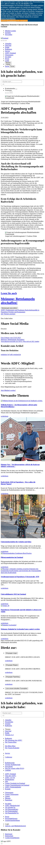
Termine (7, 724)
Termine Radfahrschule (12, 765)
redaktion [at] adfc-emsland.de (11, 354)
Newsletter (8, 34)
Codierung (8, 757)
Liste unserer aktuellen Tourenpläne (16, 688)
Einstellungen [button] (11, 20)
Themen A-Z (9, 735)
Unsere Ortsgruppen (11, 794)
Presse (7, 59)
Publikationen (9, 779)
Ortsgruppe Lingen (11, 653)
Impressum (8, 834)
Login (7, 60)
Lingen (7, 796)
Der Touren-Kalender (12, 748)
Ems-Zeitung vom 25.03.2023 (11, 338)
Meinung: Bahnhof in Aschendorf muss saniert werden (20, 629)
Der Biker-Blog (10, 746)
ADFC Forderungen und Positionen (13, 310)
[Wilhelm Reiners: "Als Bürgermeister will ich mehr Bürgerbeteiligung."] (22, 401)
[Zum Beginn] (2, 843)
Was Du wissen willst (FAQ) (14, 768)
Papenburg (8, 800)
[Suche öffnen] (4, 40)
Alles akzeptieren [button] (22, 20)
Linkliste (8, 770)
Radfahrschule (10, 763)
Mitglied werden (10, 31)
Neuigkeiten (9, 722)
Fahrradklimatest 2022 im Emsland (13, 594)
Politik (7, 47)
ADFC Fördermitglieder (13, 787)
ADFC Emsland (10, 53)
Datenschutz (9, 836)
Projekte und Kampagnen (16, 312)
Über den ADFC (10, 776)
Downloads (9, 766)
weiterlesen (8, 661)
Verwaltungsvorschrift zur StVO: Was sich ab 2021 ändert (20, 341)
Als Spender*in (10, 807)
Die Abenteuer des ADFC (13, 740)
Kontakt (7, 789)
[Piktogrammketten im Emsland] (16, 553)
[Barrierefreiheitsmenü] (2, 40)
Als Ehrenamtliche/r (11, 809)
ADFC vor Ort (10, 778)
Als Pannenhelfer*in (12, 813)
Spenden (8, 33)
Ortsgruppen (9, 55)
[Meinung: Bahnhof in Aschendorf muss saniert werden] (8, 625)
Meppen (7, 798)
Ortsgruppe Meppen (12, 665)
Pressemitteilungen (11, 818)
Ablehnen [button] (4, 20)
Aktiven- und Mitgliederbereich (15, 826)
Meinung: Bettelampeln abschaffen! (12, 339)
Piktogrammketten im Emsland (12, 557)
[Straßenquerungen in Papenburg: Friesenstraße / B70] (22, 572)
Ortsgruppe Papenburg (12, 677)
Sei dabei (8, 57)
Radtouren (8, 49)
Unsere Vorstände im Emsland (15, 783)
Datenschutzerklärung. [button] (8, 19)
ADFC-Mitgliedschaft (12, 805)
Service (7, 51)
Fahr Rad (8, 45)
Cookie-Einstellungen (12, 838)
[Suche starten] (3, 84)
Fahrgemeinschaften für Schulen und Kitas (16, 542)
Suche (7, 66)
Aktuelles (8, 43)
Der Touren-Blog (10, 742)
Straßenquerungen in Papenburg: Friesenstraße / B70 (20, 577)
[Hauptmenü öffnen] (6, 40)
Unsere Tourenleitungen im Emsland (17, 785)
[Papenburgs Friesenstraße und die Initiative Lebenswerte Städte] (5, 606)
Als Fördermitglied (11, 811)
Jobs (6, 781)
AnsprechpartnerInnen (12, 820)
